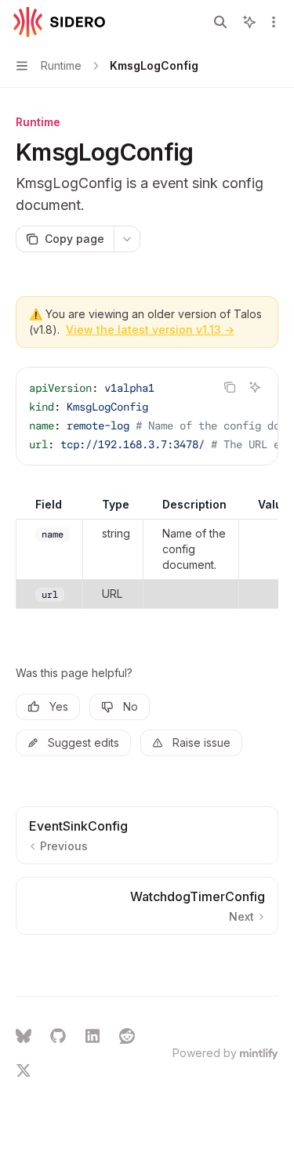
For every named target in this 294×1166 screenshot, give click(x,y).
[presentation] (147, 416)
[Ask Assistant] (255, 387)
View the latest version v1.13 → (150, 329)
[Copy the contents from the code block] (230, 387)
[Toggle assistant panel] (249, 22)
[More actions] (273, 22)
